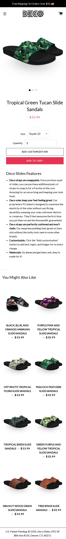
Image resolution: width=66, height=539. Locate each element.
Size (23, 133)
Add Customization (35, 151)
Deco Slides (43, 531)
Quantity (18, 143)
